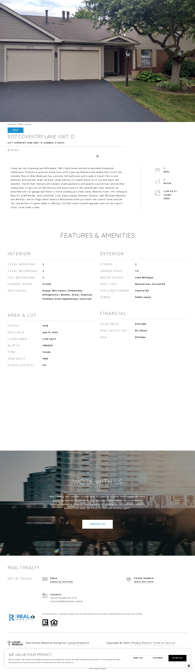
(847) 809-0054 (144, 582)
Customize (157, 657)
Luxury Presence (78, 643)
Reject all (138, 657)
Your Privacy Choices (97, 668)
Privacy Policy (141, 643)
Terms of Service (164, 643)
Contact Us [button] (97, 524)
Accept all (177, 657)
